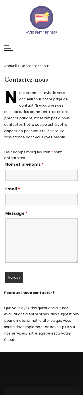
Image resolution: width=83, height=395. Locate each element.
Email (12, 189)
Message (16, 213)
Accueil (10, 65)
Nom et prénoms (24, 164)
